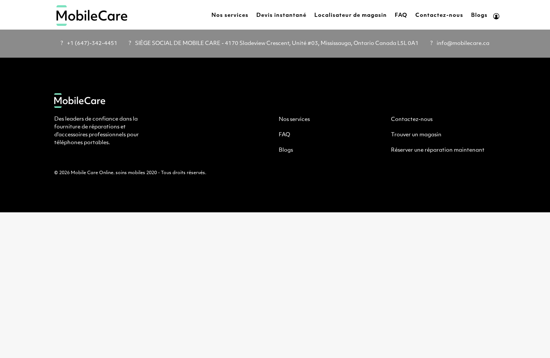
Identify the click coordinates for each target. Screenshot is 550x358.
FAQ (401, 15)
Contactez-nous (439, 15)
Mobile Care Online (92, 173)
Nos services (229, 15)
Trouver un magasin (416, 135)
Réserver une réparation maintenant (438, 150)
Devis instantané (281, 15)
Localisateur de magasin (350, 15)
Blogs (479, 15)
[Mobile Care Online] (92, 15)
